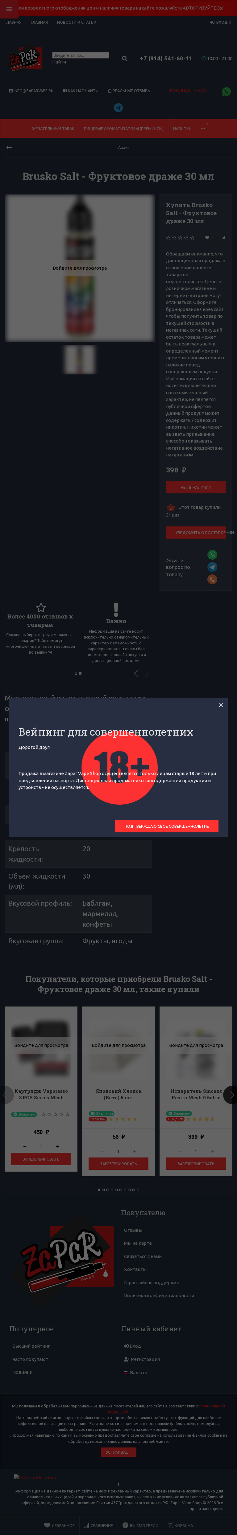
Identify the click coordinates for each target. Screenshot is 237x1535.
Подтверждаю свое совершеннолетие (167, 826)
